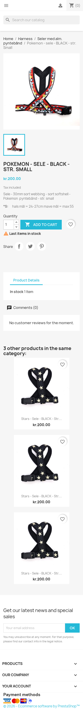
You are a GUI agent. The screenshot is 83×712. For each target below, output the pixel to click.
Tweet (30, 246)
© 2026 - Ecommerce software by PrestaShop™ (41, 706)
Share (19, 246)
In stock (16, 291)
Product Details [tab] (26, 280)
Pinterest (41, 246)
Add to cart (41, 224)
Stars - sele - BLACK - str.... (41, 419)
